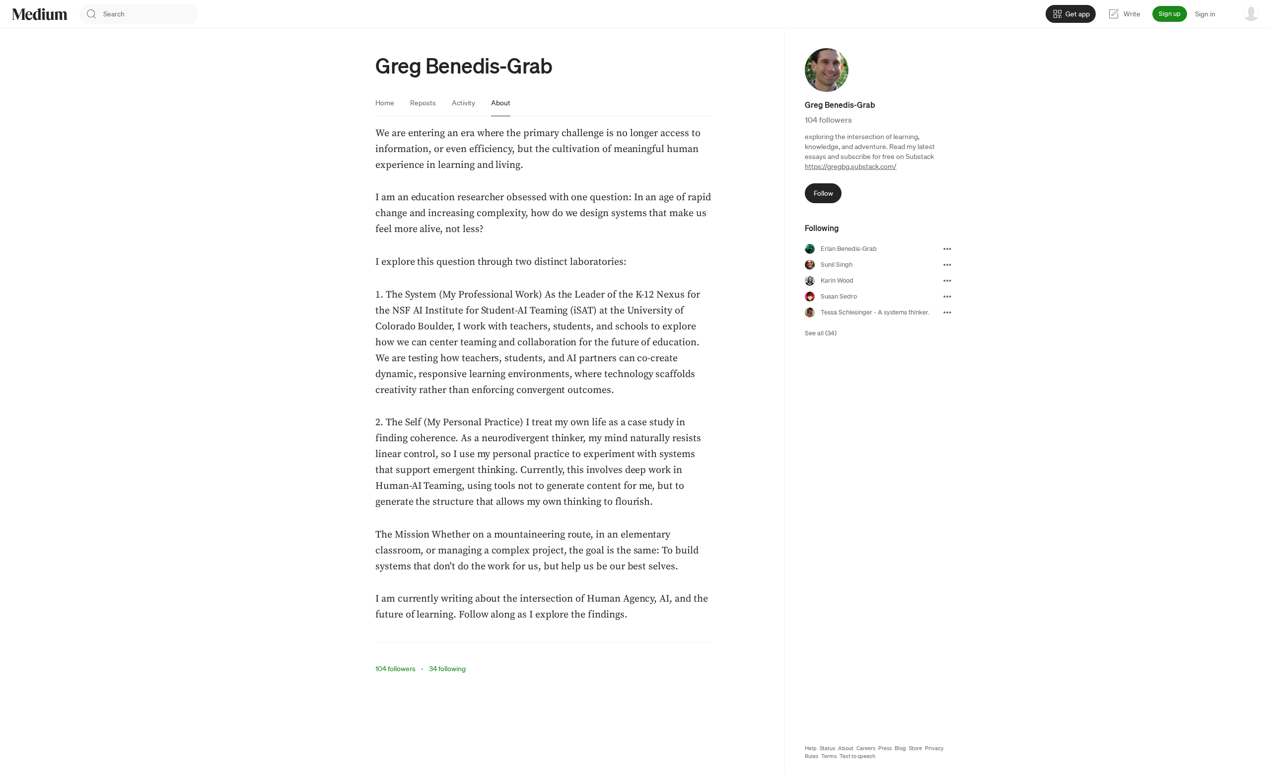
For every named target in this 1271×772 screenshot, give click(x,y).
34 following (447, 668)
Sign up (1170, 13)
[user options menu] (1251, 13)
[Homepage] (40, 14)
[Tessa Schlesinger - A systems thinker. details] (947, 312)
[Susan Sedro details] (947, 297)
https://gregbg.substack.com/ (851, 166)
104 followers (395, 668)
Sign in (1205, 13)
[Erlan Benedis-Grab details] (947, 249)
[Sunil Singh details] (947, 265)
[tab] (384, 103)
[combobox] (151, 14)
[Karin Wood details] (947, 281)
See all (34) (821, 333)
